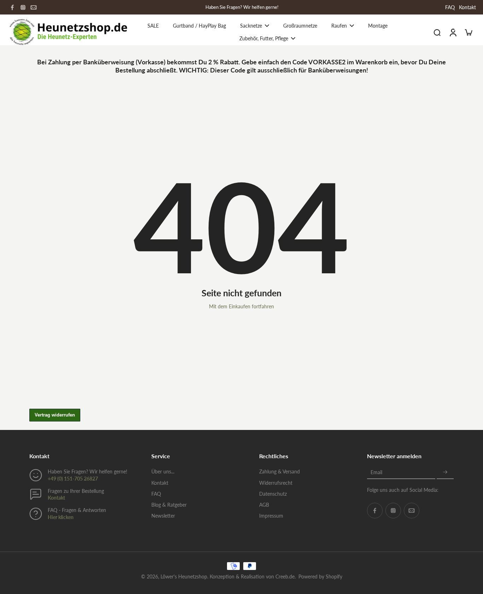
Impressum (271, 516)
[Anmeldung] (452, 32)
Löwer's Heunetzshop (184, 576)
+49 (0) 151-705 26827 (73, 479)
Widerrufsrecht (275, 483)
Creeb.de (285, 576)
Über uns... (162, 471)
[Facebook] (12, 7)
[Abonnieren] (445, 472)
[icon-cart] (468, 32)
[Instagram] (23, 7)
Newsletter (163, 516)
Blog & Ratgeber (169, 505)
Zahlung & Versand (279, 471)
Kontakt (467, 7)
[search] (437, 32)
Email (376, 472)
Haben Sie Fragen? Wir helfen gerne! (242, 7)
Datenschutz (273, 494)
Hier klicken (61, 517)
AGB (264, 505)
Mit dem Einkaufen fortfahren (241, 306)
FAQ (450, 7)
